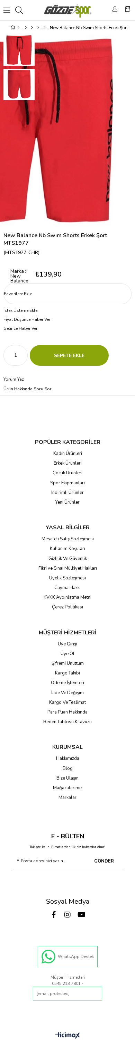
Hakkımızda (67, 758)
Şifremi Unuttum (68, 663)
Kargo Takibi (67, 673)
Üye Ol (67, 654)
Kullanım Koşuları (67, 549)
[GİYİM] (32, 28)
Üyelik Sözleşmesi (67, 578)
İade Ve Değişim (67, 693)
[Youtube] (81, 915)
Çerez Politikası (67, 607)
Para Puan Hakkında (67, 712)
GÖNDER (104, 861)
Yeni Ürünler (67, 502)
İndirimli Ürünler (67, 493)
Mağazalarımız (67, 788)
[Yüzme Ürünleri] (38, 28)
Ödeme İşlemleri (67, 683)
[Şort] (44, 28)
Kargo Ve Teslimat (67, 702)
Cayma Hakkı (67, 588)
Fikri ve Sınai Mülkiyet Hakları (67, 568)
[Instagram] (67, 915)
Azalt (8, 355)
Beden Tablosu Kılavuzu (67, 722)
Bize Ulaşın (67, 778)
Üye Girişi (67, 644)
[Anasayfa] (18, 28)
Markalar (67, 797)
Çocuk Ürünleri (67, 473)
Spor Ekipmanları (67, 483)
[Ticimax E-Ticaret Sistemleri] (67, 1036)
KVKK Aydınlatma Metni (67, 597)
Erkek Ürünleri (68, 463)
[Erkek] (26, 28)
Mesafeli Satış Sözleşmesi (68, 539)
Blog (68, 768)
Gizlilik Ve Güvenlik (67, 559)
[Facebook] (54, 915)
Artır (22, 355)
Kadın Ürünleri (67, 453)
